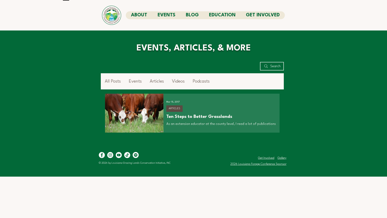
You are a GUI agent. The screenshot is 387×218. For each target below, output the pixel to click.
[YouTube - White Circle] (119, 155)
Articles (157, 81)
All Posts (113, 81)
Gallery (282, 158)
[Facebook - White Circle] (102, 155)
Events (135, 81)
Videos (178, 81)
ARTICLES (174, 108)
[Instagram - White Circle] (110, 155)
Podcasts (201, 81)
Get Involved (266, 158)
